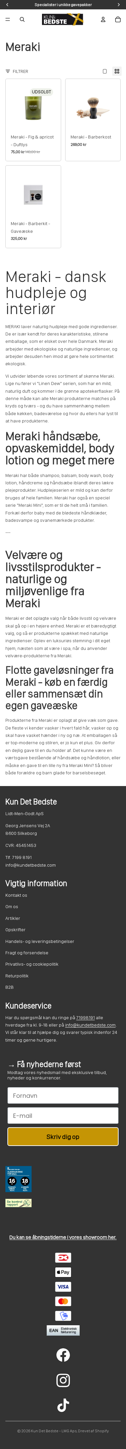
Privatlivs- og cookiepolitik (31, 964)
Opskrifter (15, 929)
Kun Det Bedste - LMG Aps (54, 1431)
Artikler (12, 918)
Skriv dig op (63, 1137)
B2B (9, 987)
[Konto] (103, 19)
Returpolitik (17, 975)
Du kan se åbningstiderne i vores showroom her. (63, 1237)
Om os (11, 906)
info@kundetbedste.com (90, 1025)
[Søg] (22, 19)
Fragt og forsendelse (26, 952)
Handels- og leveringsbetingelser (39, 941)
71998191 (85, 1017)
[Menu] (7, 19)
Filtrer (20, 71)
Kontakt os (16, 895)
